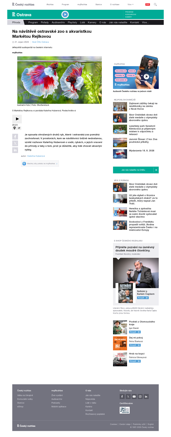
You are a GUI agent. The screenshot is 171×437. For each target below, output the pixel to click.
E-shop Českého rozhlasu (128, 241)
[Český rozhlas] (23, 4)
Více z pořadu (121, 180)
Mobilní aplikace (58, 406)
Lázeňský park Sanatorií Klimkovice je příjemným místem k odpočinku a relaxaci (142, 130)
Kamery (128, 17)
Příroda (16, 22)
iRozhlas (50, 4)
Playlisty (72, 22)
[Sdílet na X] (15, 143)
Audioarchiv (130, 14)
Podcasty (55, 403)
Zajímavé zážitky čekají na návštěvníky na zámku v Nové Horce (143, 106)
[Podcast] (14, 128)
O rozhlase (114, 4)
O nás (102, 22)
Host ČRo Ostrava (40, 42)
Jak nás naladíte (118, 22)
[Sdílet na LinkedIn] (15, 150)
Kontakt (134, 22)
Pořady (45, 22)
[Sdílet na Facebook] (15, 137)
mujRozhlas (82, 4)
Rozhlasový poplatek (95, 414)
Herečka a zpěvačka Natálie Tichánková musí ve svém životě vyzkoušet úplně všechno (143, 212)
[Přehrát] (17, 119)
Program (65, 4)
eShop (20, 406)
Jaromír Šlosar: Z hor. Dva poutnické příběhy (143, 140)
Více (145, 22)
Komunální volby (25, 399)
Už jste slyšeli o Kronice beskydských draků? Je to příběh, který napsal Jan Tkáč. (143, 199)
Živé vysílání (120, 80)
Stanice (99, 4)
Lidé (82, 22)
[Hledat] (155, 4)
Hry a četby (120, 71)
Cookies (113, 424)
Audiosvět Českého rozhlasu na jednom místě (132, 91)
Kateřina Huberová (36, 156)
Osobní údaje (125, 424)
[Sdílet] (19, 128)
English (151, 424)
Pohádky (119, 75)
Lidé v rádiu (91, 403)
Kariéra (89, 406)
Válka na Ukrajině (25, 395)
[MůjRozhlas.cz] (17, 53)
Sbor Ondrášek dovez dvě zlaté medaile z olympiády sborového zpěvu (143, 117)
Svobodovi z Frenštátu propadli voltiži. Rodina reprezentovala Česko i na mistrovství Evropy (143, 225)
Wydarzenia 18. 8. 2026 (141, 150)
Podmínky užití (139, 424)
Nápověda (90, 399)
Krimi (131, 71)
